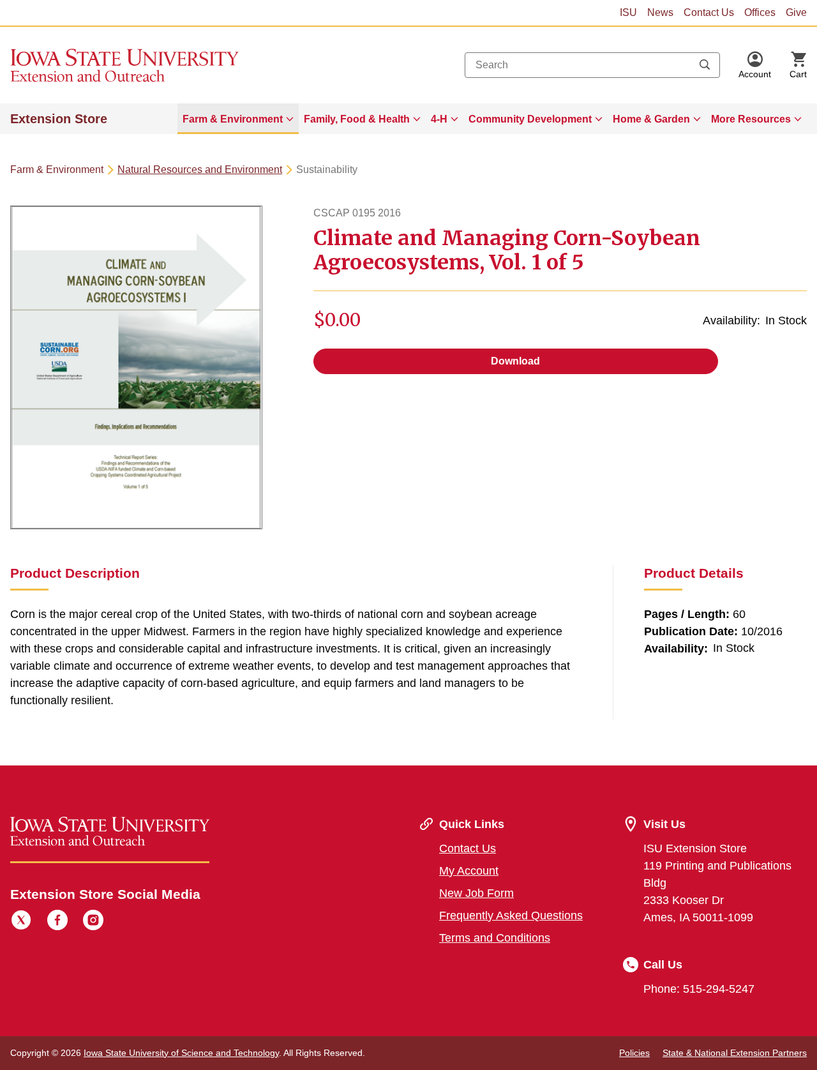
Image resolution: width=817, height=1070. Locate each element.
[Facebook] (57, 921)
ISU (628, 12)
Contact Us (709, 12)
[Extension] (124, 65)
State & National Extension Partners (735, 1053)
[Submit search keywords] (705, 65)
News (660, 12)
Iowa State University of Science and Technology (181, 1053)
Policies (634, 1053)
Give (796, 12)
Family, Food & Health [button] (357, 119)
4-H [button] (439, 119)
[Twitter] (21, 921)
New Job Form (476, 893)
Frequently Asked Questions (511, 915)
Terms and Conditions (494, 937)
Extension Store (58, 119)
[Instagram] (93, 921)
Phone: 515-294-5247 (698, 989)
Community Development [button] (530, 119)
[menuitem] (238, 118)
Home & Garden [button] (651, 119)
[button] (754, 65)
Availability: (731, 320)
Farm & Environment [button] (233, 119)
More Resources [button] (751, 119)
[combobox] (592, 65)
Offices (760, 12)
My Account (468, 870)
